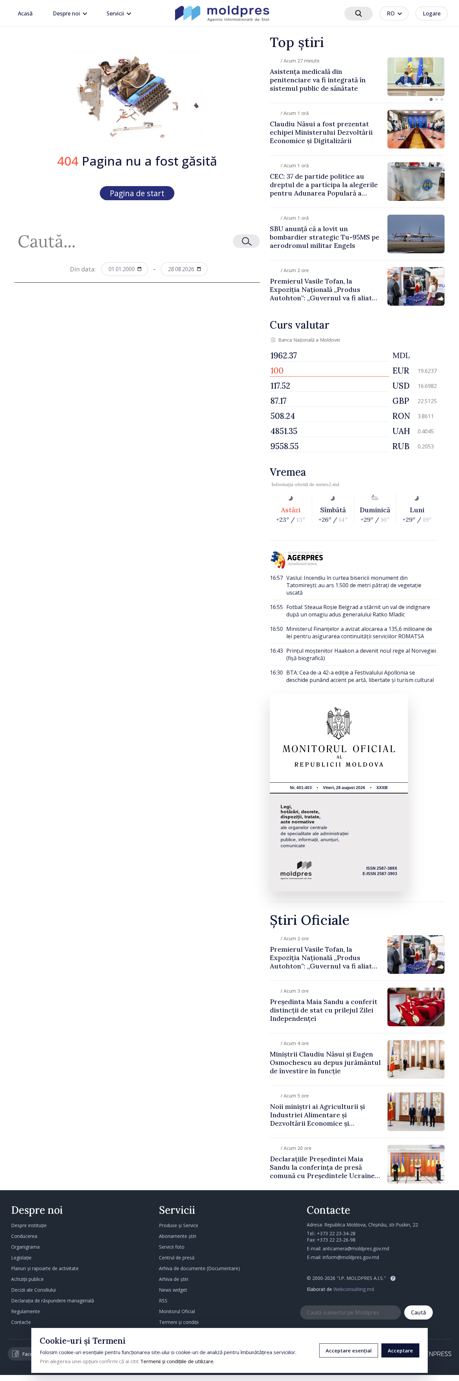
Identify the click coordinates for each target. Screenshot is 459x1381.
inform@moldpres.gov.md (351, 1257)
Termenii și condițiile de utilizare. (177, 1361)
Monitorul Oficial (177, 1311)
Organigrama (25, 1247)
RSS (163, 1300)
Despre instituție (29, 1225)
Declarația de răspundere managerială (52, 1300)
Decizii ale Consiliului (33, 1290)
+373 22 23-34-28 (336, 1233)
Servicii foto (171, 1247)
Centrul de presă (177, 1257)
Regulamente (25, 1311)
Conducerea (24, 1236)
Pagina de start (137, 193)
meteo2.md (327, 484)
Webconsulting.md (353, 1289)
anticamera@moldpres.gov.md (356, 1248)
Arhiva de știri (173, 1279)
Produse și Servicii (178, 1225)
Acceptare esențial (349, 1350)
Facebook (33, 1354)
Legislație (21, 1257)
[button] (431, 99)
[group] (357, 77)
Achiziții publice (27, 1279)
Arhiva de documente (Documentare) (199, 1268)
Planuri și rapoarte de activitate (45, 1268)
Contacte (21, 1322)
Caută (418, 1312)
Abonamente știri (177, 1236)
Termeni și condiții (179, 1322)
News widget (173, 1290)
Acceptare (400, 1350)
